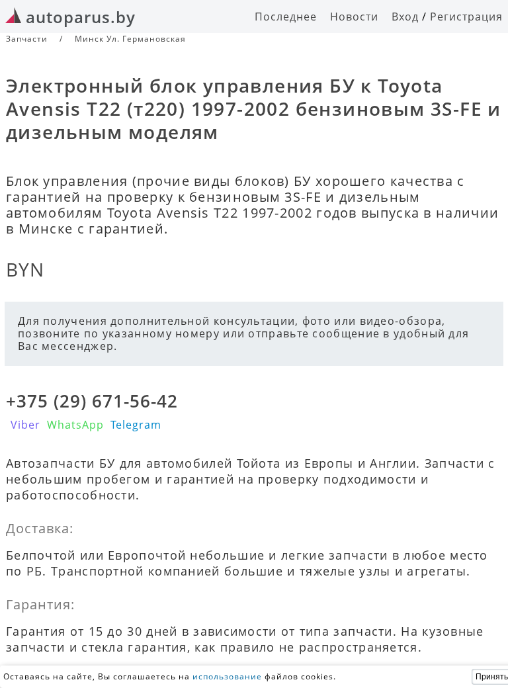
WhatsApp (75, 424)
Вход (405, 16)
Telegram (135, 424)
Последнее (286, 16)
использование (227, 676)
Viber (25, 424)
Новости (354, 16)
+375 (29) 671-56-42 (92, 401)
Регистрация (466, 16)
